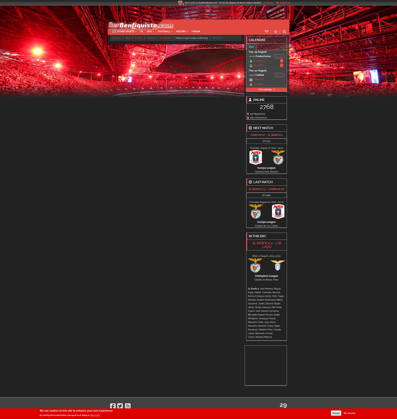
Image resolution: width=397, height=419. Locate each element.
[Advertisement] (209, 24)
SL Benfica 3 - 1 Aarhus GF (266, 189)
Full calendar (265, 89)
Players (151, 38)
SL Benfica (259, 65)
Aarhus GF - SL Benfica (267, 135)
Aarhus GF (259, 79)
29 (283, 404)
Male (127, 38)
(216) (268, 141)
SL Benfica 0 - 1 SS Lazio (266, 245)
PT (141, 31)
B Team (139, 38)
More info (95, 415)
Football (164, 31)
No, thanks (349, 413)
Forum (196, 31)
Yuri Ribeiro (165, 38)
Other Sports (126, 31)
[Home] (140, 21)
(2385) (268, 195)
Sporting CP (260, 61)
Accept (336, 413)
